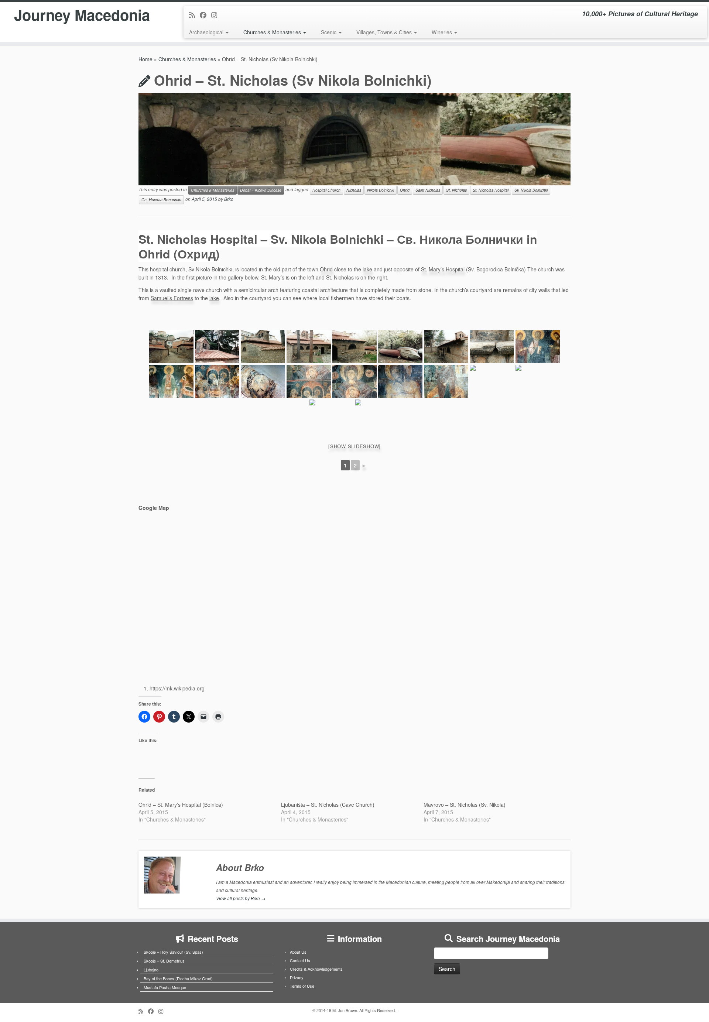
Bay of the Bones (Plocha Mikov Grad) (178, 978)
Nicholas (353, 190)
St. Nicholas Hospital (490, 190)
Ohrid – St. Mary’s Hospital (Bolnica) (180, 804)
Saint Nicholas (427, 190)
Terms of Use (302, 986)
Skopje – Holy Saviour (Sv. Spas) (173, 952)
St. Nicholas (456, 190)
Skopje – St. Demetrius (164, 961)
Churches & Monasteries (272, 32)
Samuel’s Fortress (172, 298)
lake (367, 269)
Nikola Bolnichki (380, 190)
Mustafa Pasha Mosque (165, 987)
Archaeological (207, 32)
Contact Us (300, 960)
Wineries (442, 32)
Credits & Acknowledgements (316, 969)
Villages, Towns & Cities (384, 32)
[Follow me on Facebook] (205, 15)
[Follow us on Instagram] (216, 15)
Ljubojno (151, 970)
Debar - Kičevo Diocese (260, 190)
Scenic (329, 32)
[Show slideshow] (354, 446)
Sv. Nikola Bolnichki (531, 190)
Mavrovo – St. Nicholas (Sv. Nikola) (465, 804)
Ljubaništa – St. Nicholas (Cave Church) (327, 804)
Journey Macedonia (82, 15)
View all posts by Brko (241, 898)
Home (145, 59)
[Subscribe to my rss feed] (194, 15)
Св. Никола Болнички (161, 199)
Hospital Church (326, 190)
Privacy (297, 977)
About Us (298, 952)
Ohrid (405, 190)
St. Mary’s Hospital (443, 269)
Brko (228, 199)
